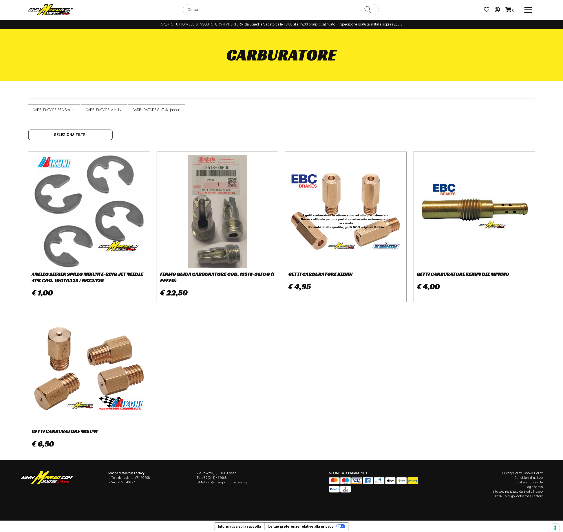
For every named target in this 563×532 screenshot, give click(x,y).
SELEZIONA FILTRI (70, 135)
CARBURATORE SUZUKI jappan (157, 110)
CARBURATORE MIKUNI (104, 110)
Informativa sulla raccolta (239, 526)
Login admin (534, 487)
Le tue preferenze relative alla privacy (300, 526)
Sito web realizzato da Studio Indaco (518, 491)
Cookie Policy (533, 473)
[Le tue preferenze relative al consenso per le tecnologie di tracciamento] (555, 528)
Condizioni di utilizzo (529, 477)
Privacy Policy (512, 473)
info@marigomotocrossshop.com (230, 482)
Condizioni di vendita (528, 482)
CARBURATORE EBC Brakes (54, 110)
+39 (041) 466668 (214, 477)
